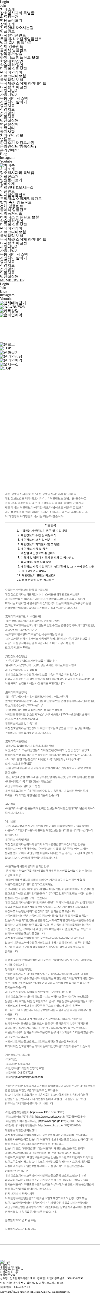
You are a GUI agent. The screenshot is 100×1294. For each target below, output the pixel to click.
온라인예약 (9, 150)
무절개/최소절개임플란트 (21, 39)
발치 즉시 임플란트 (16, 43)
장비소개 (7, 24)
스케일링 (7, 113)
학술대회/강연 (11, 61)
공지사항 (7, 132)
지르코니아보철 (13, 76)
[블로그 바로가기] (7, 344)
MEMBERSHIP (12, 280)
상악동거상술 (11, 54)
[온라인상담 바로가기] (11, 356)
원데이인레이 (11, 72)
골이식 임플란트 (13, 50)
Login (4, 284)
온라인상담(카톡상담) (18, 146)
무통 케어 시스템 (14, 98)
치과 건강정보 (11, 135)
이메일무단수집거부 (11, 1269)
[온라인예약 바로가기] (11, 314)
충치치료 (7, 106)
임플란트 (7, 31)
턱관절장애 (9, 120)
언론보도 (7, 139)
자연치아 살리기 (13, 102)
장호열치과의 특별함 (17, 13)
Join (3, 5)
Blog (3, 154)
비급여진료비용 (9, 1272)
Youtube (6, 161)
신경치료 (7, 109)
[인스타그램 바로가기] (9, 335)
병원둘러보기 (11, 20)
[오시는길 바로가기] (9, 322)
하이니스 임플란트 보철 (19, 57)
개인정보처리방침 (10, 1267)
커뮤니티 (7, 128)
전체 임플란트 (11, 46)
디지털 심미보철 (13, 68)
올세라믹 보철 (11, 80)
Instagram (7, 157)
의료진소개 (9, 17)
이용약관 (5, 1264)
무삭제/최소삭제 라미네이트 (23, 83)
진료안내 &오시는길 (16, 28)
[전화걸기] (12, 307)
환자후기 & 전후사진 (17, 143)
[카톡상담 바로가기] (9, 310)
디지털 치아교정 (13, 87)
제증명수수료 (7, 1274)
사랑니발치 (9, 91)
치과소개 (7, 9)
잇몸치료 (7, 117)
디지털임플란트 (13, 35)
